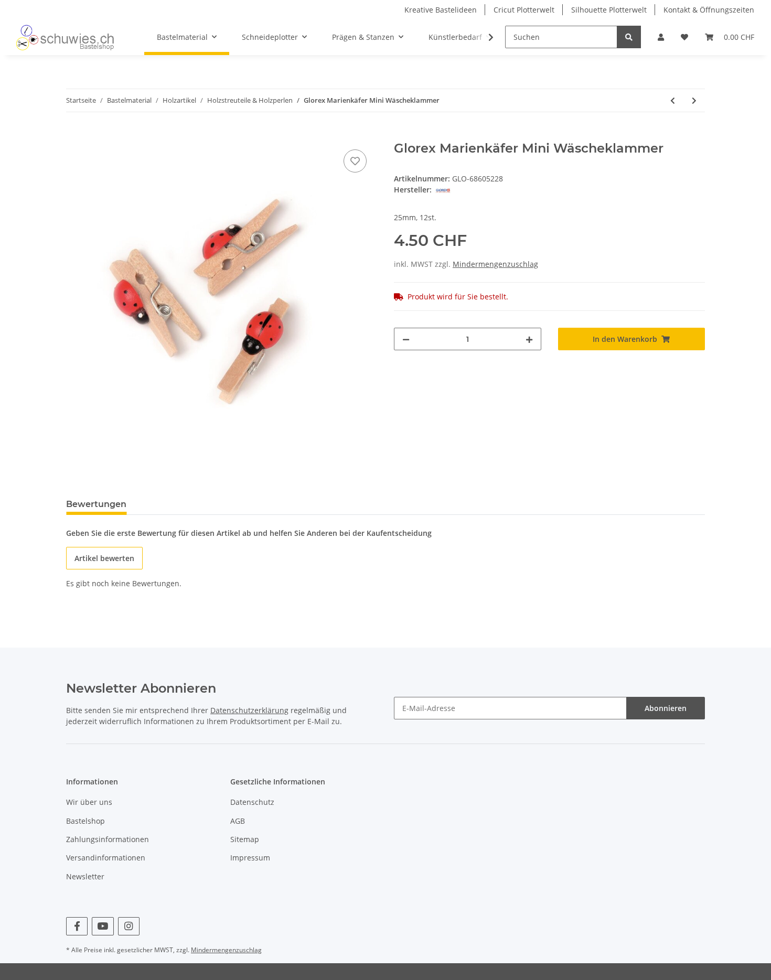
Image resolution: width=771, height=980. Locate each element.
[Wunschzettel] (684, 37)
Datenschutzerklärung (249, 710)
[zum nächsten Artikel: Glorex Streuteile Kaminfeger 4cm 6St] (694, 100)
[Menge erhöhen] (529, 339)
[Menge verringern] (405, 339)
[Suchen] (629, 37)
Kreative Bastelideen (440, 10)
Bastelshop (85, 821)
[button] (660, 37)
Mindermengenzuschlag (495, 264)
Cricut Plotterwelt (524, 10)
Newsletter (85, 876)
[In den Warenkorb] (74, 135)
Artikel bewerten (104, 558)
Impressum (250, 858)
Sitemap (244, 839)
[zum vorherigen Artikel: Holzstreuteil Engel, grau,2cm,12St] (672, 100)
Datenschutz (252, 802)
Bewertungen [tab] (96, 504)
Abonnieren (666, 708)
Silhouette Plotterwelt (609, 10)
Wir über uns (89, 802)
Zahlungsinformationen (107, 839)
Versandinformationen (105, 858)
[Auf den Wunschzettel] (355, 161)
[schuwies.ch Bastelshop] (63, 37)
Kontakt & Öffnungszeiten (708, 10)
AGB (237, 821)
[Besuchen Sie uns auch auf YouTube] (102, 926)
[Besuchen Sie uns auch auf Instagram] (129, 926)
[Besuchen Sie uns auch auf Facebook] (77, 926)
